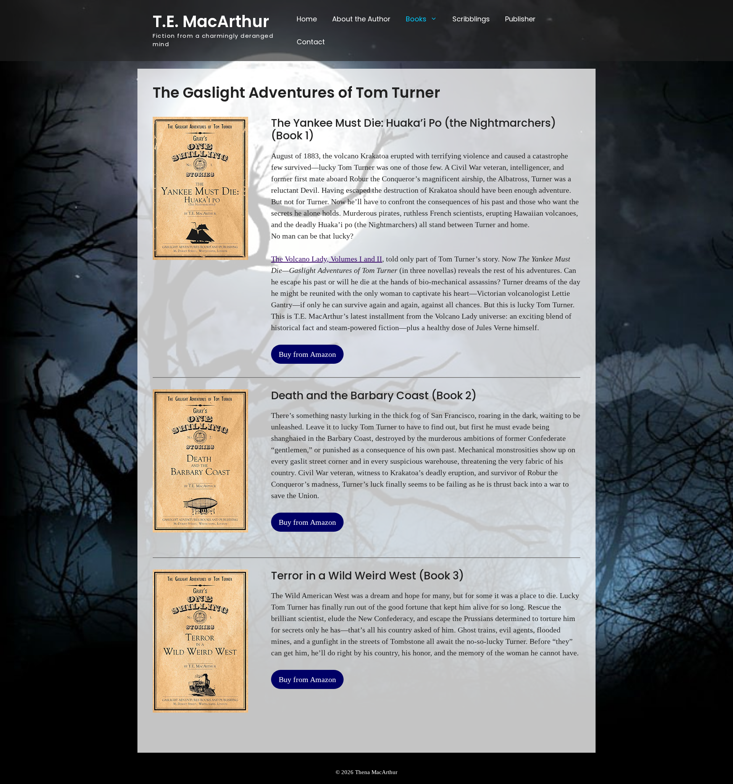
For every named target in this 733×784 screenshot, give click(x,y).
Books (416, 19)
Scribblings (471, 19)
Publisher (520, 19)
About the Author (361, 19)
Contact (311, 42)
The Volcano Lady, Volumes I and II (326, 259)
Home (307, 19)
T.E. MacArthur (211, 21)
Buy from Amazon (307, 354)
